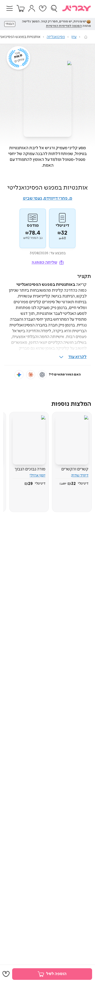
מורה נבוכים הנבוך (30, 469)
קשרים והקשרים (74, 469)
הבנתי (10, 24)
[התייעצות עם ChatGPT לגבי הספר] (42, 374)
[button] (9, 8)
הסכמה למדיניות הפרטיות (64, 26)
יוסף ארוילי (37, 475)
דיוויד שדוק (79, 475)
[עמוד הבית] (86, 37)
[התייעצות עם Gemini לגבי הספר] (19, 374)
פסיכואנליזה (56, 37)
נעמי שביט (32, 198)
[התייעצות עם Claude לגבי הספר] (30, 374)
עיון (74, 37)
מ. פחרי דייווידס (58, 198)
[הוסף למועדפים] (6, 974)
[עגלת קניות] (20, 8)
